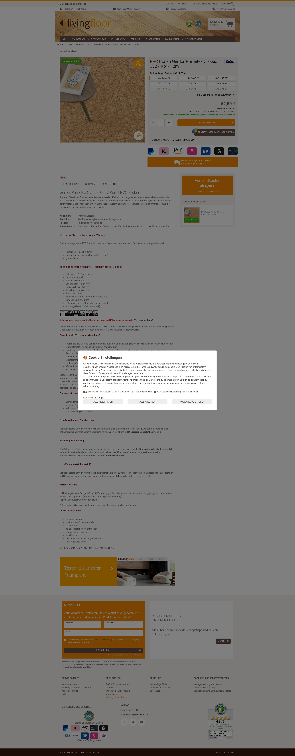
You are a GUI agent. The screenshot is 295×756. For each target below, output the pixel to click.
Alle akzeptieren (103, 402)
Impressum (119, 383)
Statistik (109, 391)
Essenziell (93, 391)
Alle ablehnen (147, 402)
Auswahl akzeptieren (192, 402)
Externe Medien (144, 391)
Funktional (193, 391)
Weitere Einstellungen (93, 397)
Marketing (125, 391)
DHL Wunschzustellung (170, 391)
